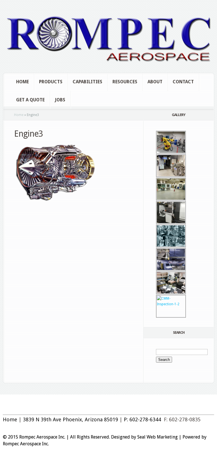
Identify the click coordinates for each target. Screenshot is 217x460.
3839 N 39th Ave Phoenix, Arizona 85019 (70, 419)
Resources (124, 81)
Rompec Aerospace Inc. (26, 443)
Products (50, 81)
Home (22, 81)
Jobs (60, 100)
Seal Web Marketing (157, 437)
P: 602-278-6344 (142, 419)
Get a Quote (30, 100)
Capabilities (87, 81)
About (154, 81)
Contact (183, 81)
